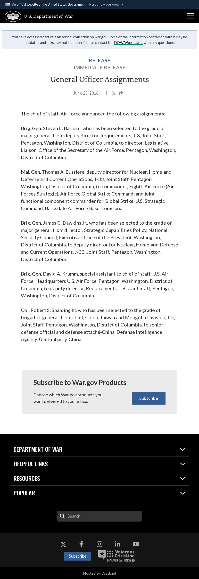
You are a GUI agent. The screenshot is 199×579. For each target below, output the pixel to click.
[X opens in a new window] (63, 544)
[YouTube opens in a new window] (136, 544)
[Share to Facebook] (106, 93)
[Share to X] (114, 93)
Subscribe (148, 398)
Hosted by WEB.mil (99, 573)
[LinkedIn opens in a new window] (118, 544)
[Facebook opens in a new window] (81, 544)
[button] (190, 16)
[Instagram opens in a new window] (99, 544)
